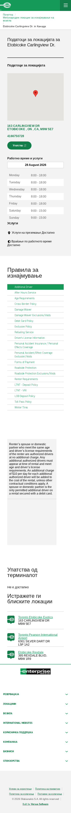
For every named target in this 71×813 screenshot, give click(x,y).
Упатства (20, 146)
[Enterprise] (5, 5)
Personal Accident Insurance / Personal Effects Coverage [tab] (36, 345)
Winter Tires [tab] (21, 407)
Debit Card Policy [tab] (24, 321)
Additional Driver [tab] (24, 287)
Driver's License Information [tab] (30, 338)
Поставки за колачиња (50, 794)
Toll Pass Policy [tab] (23, 402)
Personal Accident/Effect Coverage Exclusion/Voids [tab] (33, 354)
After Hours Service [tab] (25, 292)
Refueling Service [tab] (24, 332)
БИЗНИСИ (8, 751)
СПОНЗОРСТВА (11, 761)
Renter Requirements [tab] (26, 379)
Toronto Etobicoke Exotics (35, 617)
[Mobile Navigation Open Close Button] (65, 5)
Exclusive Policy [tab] (23, 326)
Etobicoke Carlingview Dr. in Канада (24, 26)
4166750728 (15, 136)
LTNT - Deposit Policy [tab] (26, 385)
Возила (7, 713)
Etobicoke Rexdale (31, 652)
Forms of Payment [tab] (25, 362)
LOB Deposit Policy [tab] (25, 396)
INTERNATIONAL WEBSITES (17, 723)
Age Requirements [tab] (25, 298)
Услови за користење (20, 789)
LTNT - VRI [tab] (21, 390)
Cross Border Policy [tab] (25, 304)
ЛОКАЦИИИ (9, 704)
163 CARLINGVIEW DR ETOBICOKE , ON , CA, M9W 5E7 (30, 127)
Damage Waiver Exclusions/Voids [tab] (33, 315)
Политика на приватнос (47, 789)
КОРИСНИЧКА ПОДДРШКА (18, 732)
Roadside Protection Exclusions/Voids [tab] (35, 373)
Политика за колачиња (21, 794)
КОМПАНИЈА (10, 742)
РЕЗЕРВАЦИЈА (11, 694)
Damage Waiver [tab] (23, 309)
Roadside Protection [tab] (25, 368)
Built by (35, 804)
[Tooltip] (14, 236)
